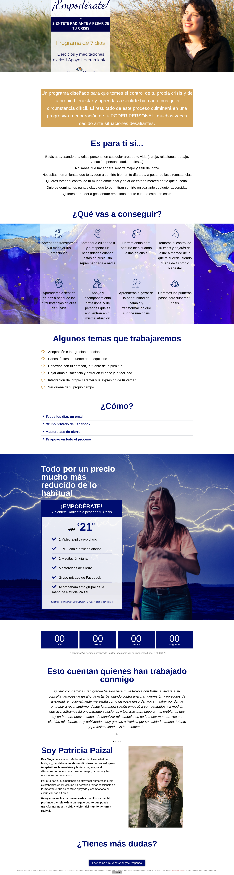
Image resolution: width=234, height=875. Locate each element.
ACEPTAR (117, 872)
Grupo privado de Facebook (68, 424)
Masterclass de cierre (63, 432)
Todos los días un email (65, 416)
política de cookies (178, 870)
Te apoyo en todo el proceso (68, 439)
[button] (117, 416)
